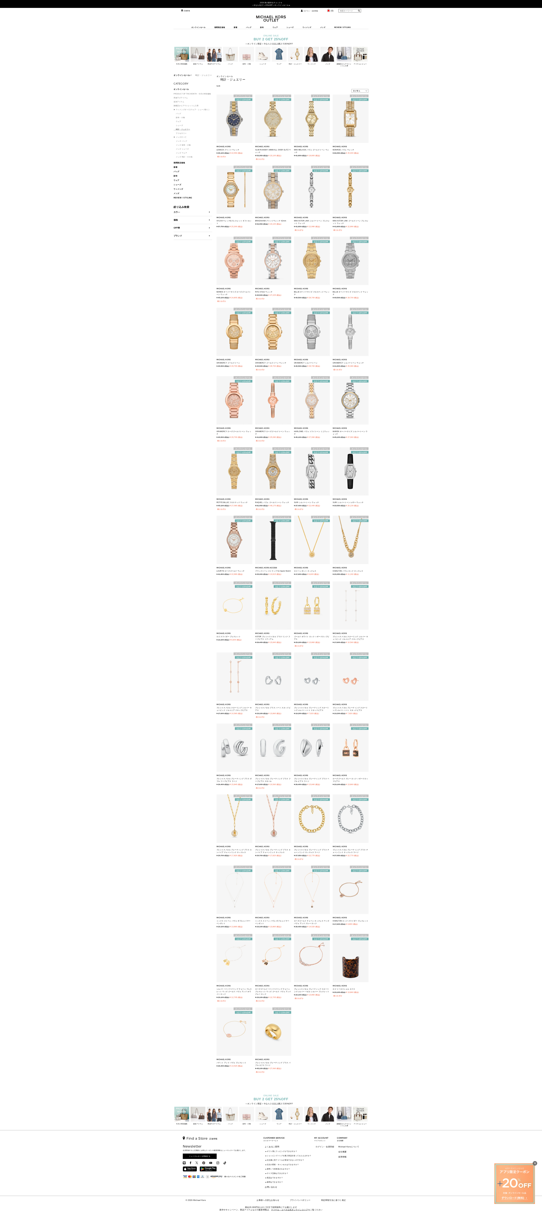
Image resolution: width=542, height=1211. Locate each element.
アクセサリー (180, 133)
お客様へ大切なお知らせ (268, 1200)
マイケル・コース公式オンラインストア (289, 1210)
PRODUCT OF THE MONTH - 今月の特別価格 (192, 94)
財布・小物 (179, 118)
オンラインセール (198, 27)
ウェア (275, 27)
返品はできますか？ (275, 1178)
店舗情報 (186, 11)
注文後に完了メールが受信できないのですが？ (285, 1160)
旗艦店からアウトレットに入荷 (186, 106)
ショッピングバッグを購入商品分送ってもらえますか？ (289, 1156)
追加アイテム (179, 102)
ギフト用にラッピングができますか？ (282, 1151)
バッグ (248, 27)
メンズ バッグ (180, 141)
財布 (262, 27)
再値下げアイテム (181, 98)
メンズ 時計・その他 (183, 157)
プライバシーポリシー (300, 1200)
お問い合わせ (271, 1187)
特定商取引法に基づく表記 (333, 1200)
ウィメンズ (306, 27)
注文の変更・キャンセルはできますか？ (283, 1165)
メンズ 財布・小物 (182, 145)
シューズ (290, 27)
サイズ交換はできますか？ (277, 1173)
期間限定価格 (219, 27)
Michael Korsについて (348, 1147)
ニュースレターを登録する (199, 1156)
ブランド (178, 235)
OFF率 (177, 228)
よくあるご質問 (272, 1147)
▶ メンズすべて (180, 137)
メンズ (322, 27)
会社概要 (342, 1152)
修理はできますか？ (275, 1182)
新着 (235, 27)
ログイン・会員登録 (310, 11)
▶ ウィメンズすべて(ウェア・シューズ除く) (191, 110)
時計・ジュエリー (182, 129)
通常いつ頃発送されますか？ (278, 1169)
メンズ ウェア (180, 153)
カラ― (177, 212)
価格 (176, 220)
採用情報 (342, 1157)
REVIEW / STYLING (342, 27)
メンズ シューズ (181, 149)
